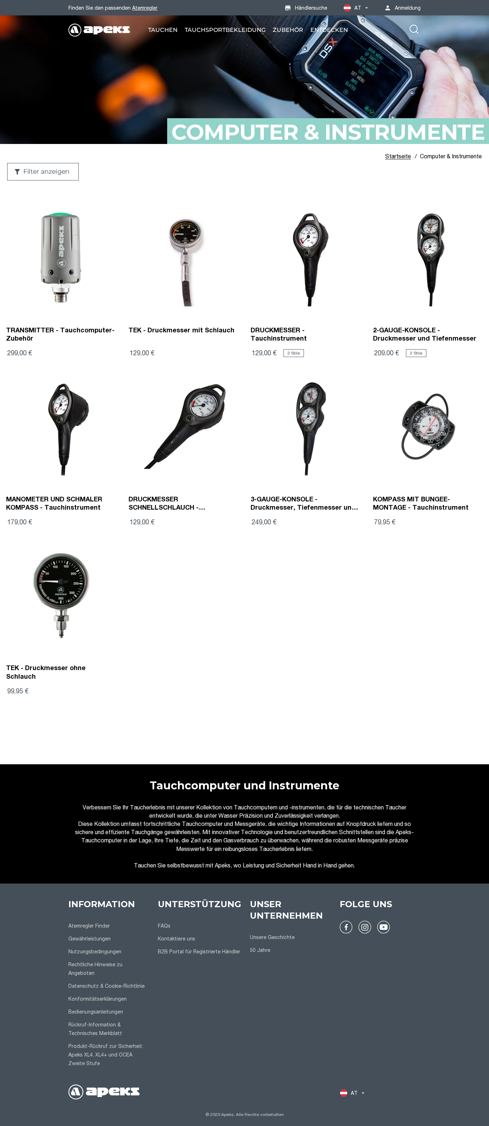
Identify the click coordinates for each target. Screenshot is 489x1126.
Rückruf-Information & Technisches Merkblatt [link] (95, 1028)
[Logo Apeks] (99, 30)
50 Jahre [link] (260, 950)
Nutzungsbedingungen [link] (94, 951)
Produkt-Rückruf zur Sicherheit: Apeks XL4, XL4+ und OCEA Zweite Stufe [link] (105, 1054)
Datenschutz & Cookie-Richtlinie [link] (106, 986)
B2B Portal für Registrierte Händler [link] (199, 951)
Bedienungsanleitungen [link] (95, 1012)
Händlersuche (311, 8)
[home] (104, 1093)
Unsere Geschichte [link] (272, 937)
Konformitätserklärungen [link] (97, 999)
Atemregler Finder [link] (89, 926)
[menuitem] (163, 29)
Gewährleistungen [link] (89, 938)
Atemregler (145, 8)
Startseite (398, 156)
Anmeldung (408, 8)
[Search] (414, 30)
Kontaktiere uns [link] (176, 938)
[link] (163, 30)
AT (357, 8)
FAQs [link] (164, 926)
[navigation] (108, 984)
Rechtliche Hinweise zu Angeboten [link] (95, 968)
